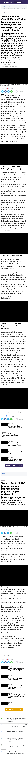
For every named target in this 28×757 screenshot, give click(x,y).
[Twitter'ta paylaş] (2, 91)
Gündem (8, 6)
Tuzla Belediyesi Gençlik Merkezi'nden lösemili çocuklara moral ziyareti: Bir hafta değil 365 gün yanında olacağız (14, 8)
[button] (14, 154)
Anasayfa (3, 6)
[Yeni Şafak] (8, 2)
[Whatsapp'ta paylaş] (11, 91)
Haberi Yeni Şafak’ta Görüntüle (14, 465)
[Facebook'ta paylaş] (5, 91)
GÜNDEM (3, 12)
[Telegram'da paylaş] (8, 91)
